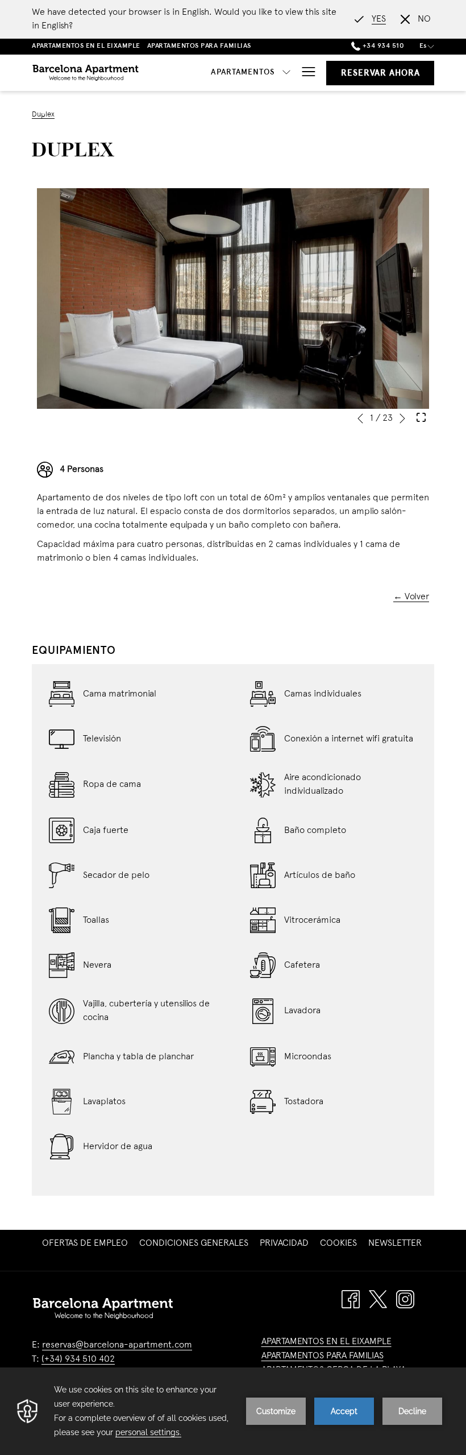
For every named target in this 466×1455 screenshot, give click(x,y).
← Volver (411, 597)
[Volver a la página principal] (85, 73)
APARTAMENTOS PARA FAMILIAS (322, 1356)
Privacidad (284, 1243)
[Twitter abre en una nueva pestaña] (378, 1299)
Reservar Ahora (380, 73)
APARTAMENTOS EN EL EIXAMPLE (326, 1342)
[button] (233, 298)
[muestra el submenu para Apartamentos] (286, 73)
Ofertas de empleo (86, 1243)
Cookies (338, 1243)
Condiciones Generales (193, 1243)
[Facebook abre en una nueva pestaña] (351, 1299)
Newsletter (396, 1243)
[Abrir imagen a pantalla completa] (421, 417)
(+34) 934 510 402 (78, 1359)
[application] (233, 1411)
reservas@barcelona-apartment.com (117, 1345)
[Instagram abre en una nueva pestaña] (405, 1299)
